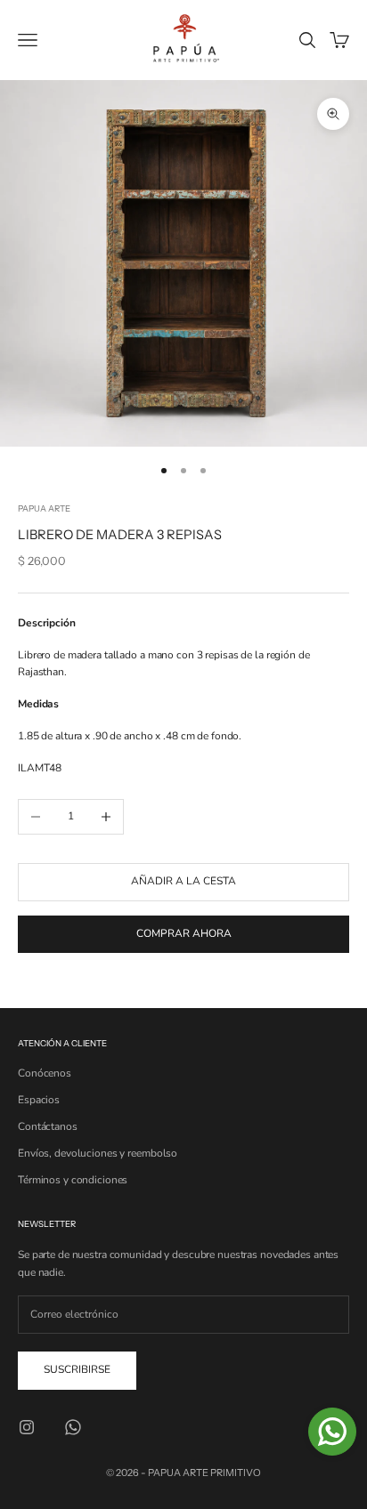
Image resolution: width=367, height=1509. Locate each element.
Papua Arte (44, 508)
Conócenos (44, 1073)
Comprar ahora (184, 933)
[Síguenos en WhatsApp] (73, 1427)
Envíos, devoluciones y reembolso (97, 1153)
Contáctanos (47, 1126)
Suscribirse (77, 1369)
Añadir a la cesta (183, 881)
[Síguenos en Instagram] (27, 1427)
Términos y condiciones (72, 1180)
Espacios (39, 1100)
